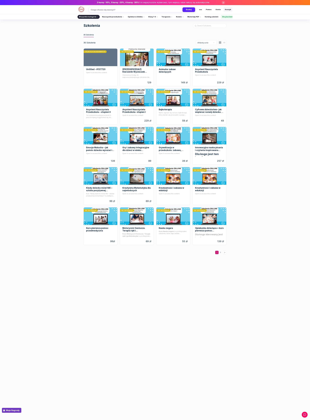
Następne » (224, 252)
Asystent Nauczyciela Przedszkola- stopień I (134, 110)
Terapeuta (166, 17)
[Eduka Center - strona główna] (81, 9)
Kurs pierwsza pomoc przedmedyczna (97, 229)
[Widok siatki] (220, 42)
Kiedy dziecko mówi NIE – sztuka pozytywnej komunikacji (99, 189)
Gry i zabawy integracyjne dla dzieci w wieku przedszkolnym (135, 148)
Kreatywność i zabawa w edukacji (171, 189)
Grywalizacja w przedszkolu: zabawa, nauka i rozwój (170, 148)
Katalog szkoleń (211, 17)
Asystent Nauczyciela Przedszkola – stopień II (98, 110)
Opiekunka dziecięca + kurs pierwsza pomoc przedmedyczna (209, 229)
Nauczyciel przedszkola (112, 17)
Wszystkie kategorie (87, 17)
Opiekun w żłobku (135, 17)
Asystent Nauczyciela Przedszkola (206, 70)
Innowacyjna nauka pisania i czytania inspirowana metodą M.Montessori (209, 148)
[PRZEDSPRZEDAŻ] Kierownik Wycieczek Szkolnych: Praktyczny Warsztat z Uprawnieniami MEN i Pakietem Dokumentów (136, 70)
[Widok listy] (224, 42)
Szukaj (189, 10)
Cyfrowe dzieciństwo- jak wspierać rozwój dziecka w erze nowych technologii (209, 110)
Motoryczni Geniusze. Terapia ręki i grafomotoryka (133, 229)
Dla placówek (227, 17)
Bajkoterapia (165, 109)
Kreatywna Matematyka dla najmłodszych (136, 189)
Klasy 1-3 (152, 17)
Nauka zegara (166, 228)
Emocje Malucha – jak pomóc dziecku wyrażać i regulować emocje (99, 148)
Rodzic (179, 17)
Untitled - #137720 (95, 69)
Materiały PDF (193, 17)
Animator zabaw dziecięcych (167, 70)
